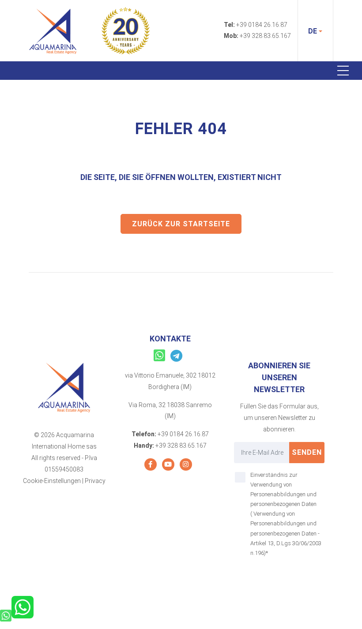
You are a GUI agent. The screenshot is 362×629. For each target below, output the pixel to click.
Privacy (95, 480)
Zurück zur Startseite (181, 224)
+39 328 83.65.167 (265, 35)
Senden (307, 452)
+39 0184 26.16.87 (261, 24)
